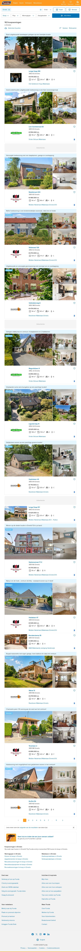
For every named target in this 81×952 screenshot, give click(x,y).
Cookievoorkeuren (53, 948)
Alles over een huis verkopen (52, 887)
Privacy (23, 948)
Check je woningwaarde (10, 883)
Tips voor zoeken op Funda (51, 895)
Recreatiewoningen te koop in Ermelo (18, 867)
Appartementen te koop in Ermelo (16, 859)
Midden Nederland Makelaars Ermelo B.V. (43, 205)
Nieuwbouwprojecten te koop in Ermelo (18, 865)
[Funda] (6, 3)
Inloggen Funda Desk (9, 924)
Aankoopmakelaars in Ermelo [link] (52, 856)
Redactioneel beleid (49, 920)
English (42, 940)
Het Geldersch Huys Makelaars (39, 84)
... (52, 820)
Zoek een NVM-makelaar (10, 887)
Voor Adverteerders (48, 916)
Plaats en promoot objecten (11, 912)
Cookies (42, 948)
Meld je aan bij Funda (9, 908)
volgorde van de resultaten (28, 828)
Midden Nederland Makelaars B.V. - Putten (43, 520)
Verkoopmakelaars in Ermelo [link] (51, 859)
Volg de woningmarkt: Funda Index (14, 891)
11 (56, 820)
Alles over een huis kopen (51, 883)
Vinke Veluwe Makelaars (37, 139)
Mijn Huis (45, 879)
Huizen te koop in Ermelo (13, 856)
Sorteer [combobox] (69, 28)
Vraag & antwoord (8, 895)
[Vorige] (18, 820)
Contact (44, 924)
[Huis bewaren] (74, 71)
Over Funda (46, 908)
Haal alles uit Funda (48, 899)
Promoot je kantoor (8, 916)
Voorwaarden (32, 948)
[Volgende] (63, 820)
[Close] (9, 9)
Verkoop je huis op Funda (10, 879)
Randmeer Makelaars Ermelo (38, 316)
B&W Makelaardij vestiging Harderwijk (42, 648)
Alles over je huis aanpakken (51, 891)
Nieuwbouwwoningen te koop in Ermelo (18, 862)
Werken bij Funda (48, 912)
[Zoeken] (41, 9)
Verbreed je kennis (8, 920)
